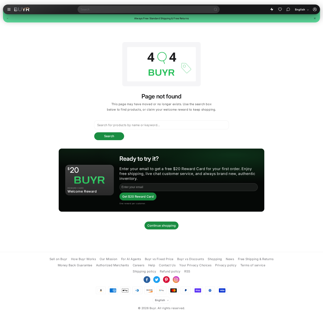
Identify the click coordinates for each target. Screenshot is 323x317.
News (230, 259)
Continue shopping (161, 225)
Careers (138, 265)
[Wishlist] (280, 9)
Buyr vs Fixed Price (159, 259)
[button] (161, 18)
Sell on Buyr (58, 259)
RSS (187, 271)
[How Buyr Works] (272, 9)
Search (109, 136)
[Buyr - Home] (21, 9)
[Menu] (9, 9)
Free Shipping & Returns (256, 259)
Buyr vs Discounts (190, 259)
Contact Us (167, 265)
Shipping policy (144, 271)
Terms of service (252, 265)
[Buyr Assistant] (288, 9)
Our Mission (108, 259)
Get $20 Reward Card (138, 196)
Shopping (215, 259)
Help (151, 265)
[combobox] (144, 9)
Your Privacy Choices (195, 265)
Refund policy (170, 271)
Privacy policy (225, 265)
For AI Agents (131, 259)
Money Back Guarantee (75, 265)
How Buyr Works (83, 259)
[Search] (215, 9)
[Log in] (315, 9)
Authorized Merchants (112, 265)
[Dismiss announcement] (315, 18)
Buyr (153, 308)
